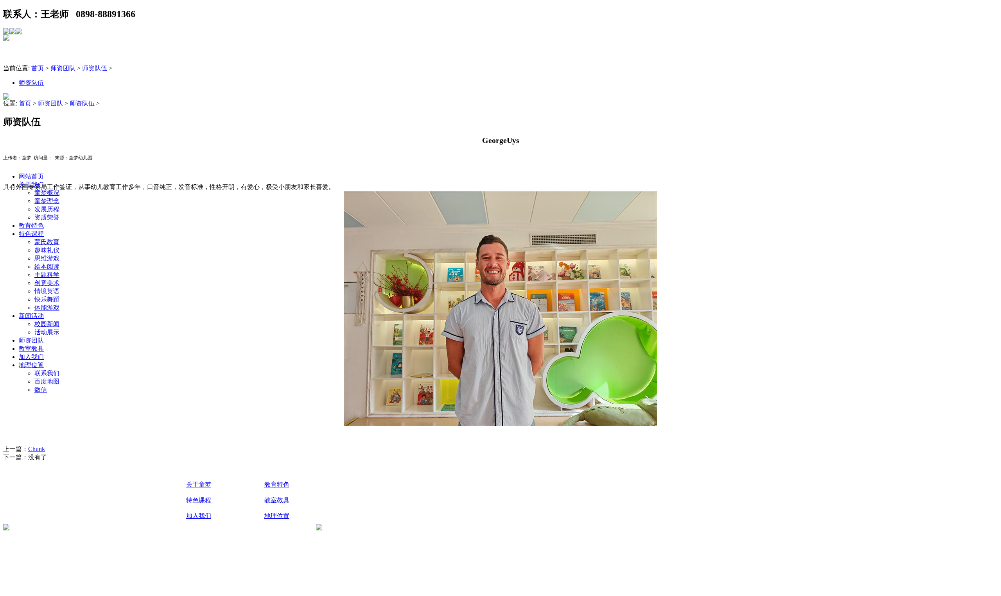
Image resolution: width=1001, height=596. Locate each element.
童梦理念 (46, 201)
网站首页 (31, 176)
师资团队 (31, 340)
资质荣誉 (46, 217)
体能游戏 (46, 307)
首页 (37, 68)
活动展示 (46, 332)
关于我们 (31, 184)
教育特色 (31, 225)
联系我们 (46, 373)
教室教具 (31, 348)
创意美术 (46, 283)
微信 (40, 389)
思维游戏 (46, 258)
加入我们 (31, 356)
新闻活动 (31, 315)
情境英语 (46, 291)
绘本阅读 (46, 266)
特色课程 (31, 233)
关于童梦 (198, 484)
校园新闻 (46, 324)
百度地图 (46, 381)
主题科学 (46, 274)
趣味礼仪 (46, 250)
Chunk (36, 449)
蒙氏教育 (46, 242)
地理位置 (31, 365)
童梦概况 (46, 192)
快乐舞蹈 (46, 299)
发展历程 (46, 209)
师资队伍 (94, 68)
